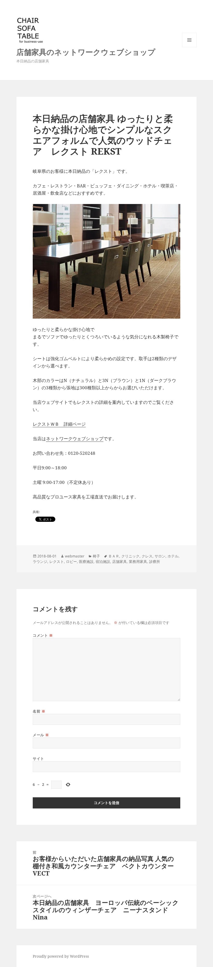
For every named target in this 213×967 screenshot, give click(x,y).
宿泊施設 (103, 561)
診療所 (154, 561)
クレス (147, 556)
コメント (43, 635)
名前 (39, 711)
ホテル (173, 556)
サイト (38, 758)
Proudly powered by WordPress (61, 956)
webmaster (74, 556)
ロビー (71, 561)
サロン (160, 556)
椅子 (96, 556)
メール (41, 734)
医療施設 (86, 561)
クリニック (130, 556)
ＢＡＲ (113, 556)
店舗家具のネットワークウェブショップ (85, 52)
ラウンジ (40, 561)
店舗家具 (119, 561)
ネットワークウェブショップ (74, 439)
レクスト (56, 561)
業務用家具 (138, 561)
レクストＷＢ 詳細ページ (59, 424)
